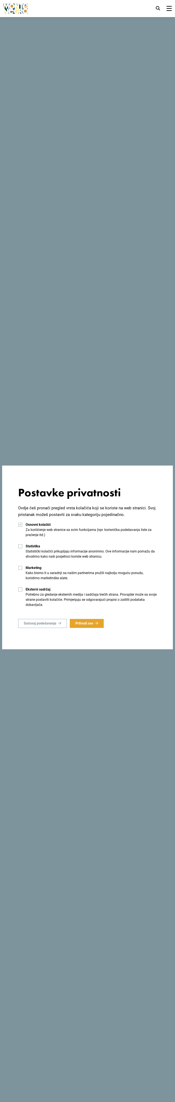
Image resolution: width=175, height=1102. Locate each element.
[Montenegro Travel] (15, 9)
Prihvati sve (84, 623)
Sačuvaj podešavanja (40, 623)
